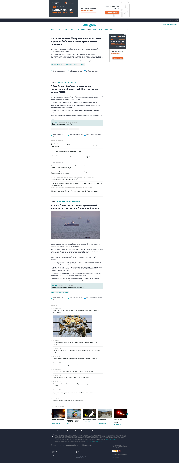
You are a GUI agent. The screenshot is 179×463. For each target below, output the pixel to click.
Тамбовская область (63, 129)
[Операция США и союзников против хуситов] (120, 417)
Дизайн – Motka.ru (115, 457)
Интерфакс (89, 25)
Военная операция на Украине (67, 83)
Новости (100, 29)
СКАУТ (52, 452)
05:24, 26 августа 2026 (81, 83)
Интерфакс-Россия (31, 20)
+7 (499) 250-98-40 (89, 441)
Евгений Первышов (74, 129)
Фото (111, 29)
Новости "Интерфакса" (80, 449)
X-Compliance (54, 451)
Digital (94, 29)
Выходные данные (115, 455)
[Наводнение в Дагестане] (105, 417)
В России (59, 29)
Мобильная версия (5, 20)
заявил (100, 96)
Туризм (44, 20)
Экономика (71, 29)
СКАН (77, 451)
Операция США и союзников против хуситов (119, 421)
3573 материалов (71, 423)
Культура (83, 29)
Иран (56, 292)
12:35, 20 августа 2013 (60, 35)
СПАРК (52, 449)
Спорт (77, 29)
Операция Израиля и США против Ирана (68, 202)
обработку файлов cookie (111, 439)
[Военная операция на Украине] (58, 417)
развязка (75, 64)
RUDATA (78, 452)
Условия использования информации (119, 454)
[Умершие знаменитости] (89, 417)
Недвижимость (51, 20)
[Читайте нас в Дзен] (77, 457)
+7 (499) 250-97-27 (98, 441)
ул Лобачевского (68, 64)
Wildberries (53, 129)
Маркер (52, 453)
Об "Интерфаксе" (15, 20)
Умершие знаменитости (89, 419)
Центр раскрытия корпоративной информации (85, 453)
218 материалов (117, 424)
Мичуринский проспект (56, 64)
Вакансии (77, 431)
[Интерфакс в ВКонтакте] (81, 457)
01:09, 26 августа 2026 (85, 201)
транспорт (81, 64)
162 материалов (102, 423)
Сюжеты (106, 29)
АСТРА (52, 455)
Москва (89, 29)
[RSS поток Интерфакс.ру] (83, 457)
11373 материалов (56, 423)
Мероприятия (66, 20)
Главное (53, 29)
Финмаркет (39, 20)
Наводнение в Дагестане (102, 420)
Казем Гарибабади (63, 292)
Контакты (53, 431)
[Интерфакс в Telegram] (79, 457)
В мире (65, 29)
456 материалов (86, 421)
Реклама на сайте (86, 431)
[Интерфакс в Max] (85, 457)
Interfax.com (23, 20)
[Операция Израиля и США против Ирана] (74, 418)
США (52, 292)
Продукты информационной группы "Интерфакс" (71, 445)
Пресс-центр (70, 431)
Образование (59, 20)
